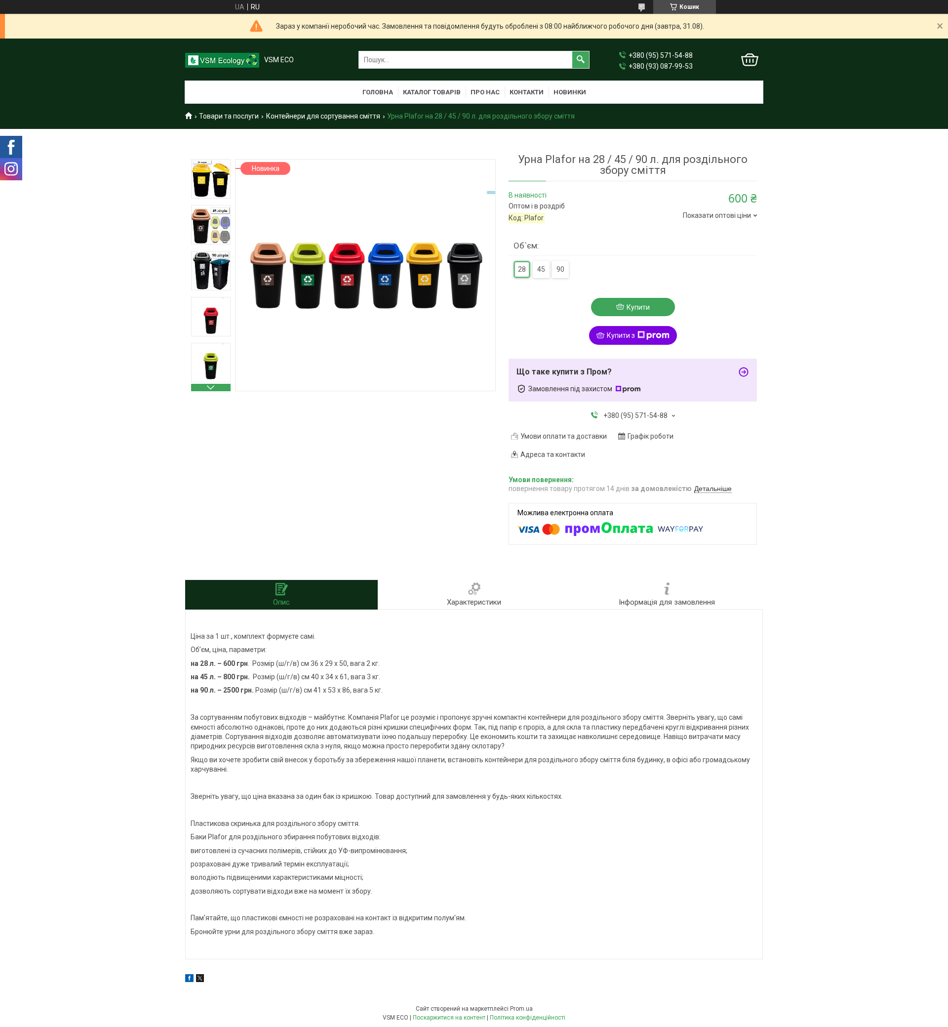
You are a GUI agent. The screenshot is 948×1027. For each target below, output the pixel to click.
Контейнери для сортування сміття (323, 116)
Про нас (485, 92)
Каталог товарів (432, 92)
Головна (377, 92)
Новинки (569, 92)
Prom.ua (521, 1008)
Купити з (621, 335)
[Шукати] (580, 59)
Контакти (527, 92)
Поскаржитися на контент (449, 1017)
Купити (638, 307)
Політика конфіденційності (527, 1017)
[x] (200, 980)
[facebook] (189, 980)
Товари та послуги (229, 116)
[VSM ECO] (222, 60)
